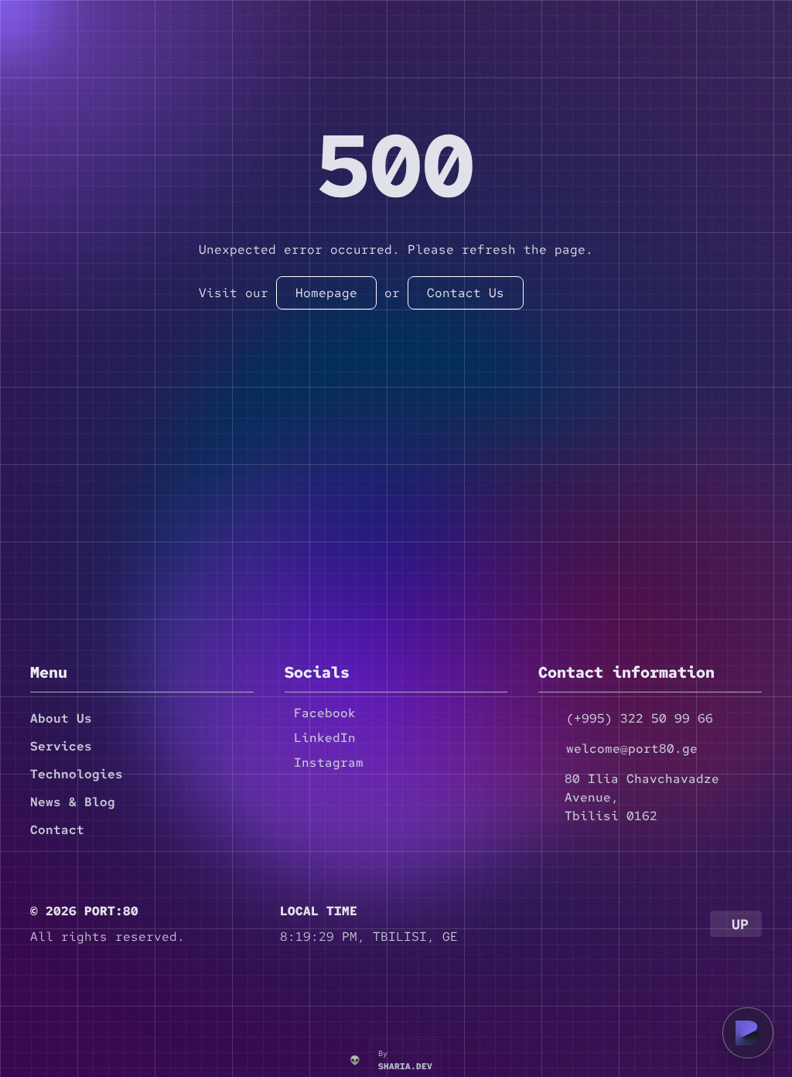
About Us (61, 718)
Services (61, 746)
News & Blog (72, 802)
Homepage (326, 293)
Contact (57, 830)
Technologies (76, 774)
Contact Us (465, 293)
